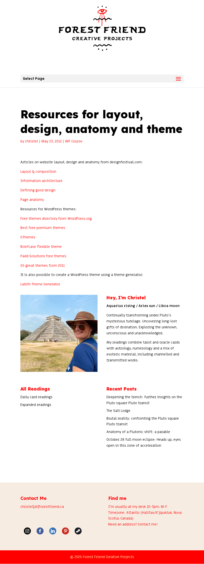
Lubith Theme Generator (40, 284)
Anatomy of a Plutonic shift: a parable (138, 432)
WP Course (73, 141)
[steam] (78, 530)
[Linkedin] (52, 530)
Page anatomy (32, 199)
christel (31, 141)
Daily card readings (36, 397)
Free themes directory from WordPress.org (56, 218)
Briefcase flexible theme (41, 246)
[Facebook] (40, 530)
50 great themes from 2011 (42, 265)
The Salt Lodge (118, 410)
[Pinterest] (65, 530)
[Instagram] (27, 530)
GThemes (27, 237)
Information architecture (41, 180)
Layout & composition (38, 171)
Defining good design (37, 190)
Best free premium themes (42, 227)
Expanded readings (35, 404)
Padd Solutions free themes (43, 256)
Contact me (147, 524)
